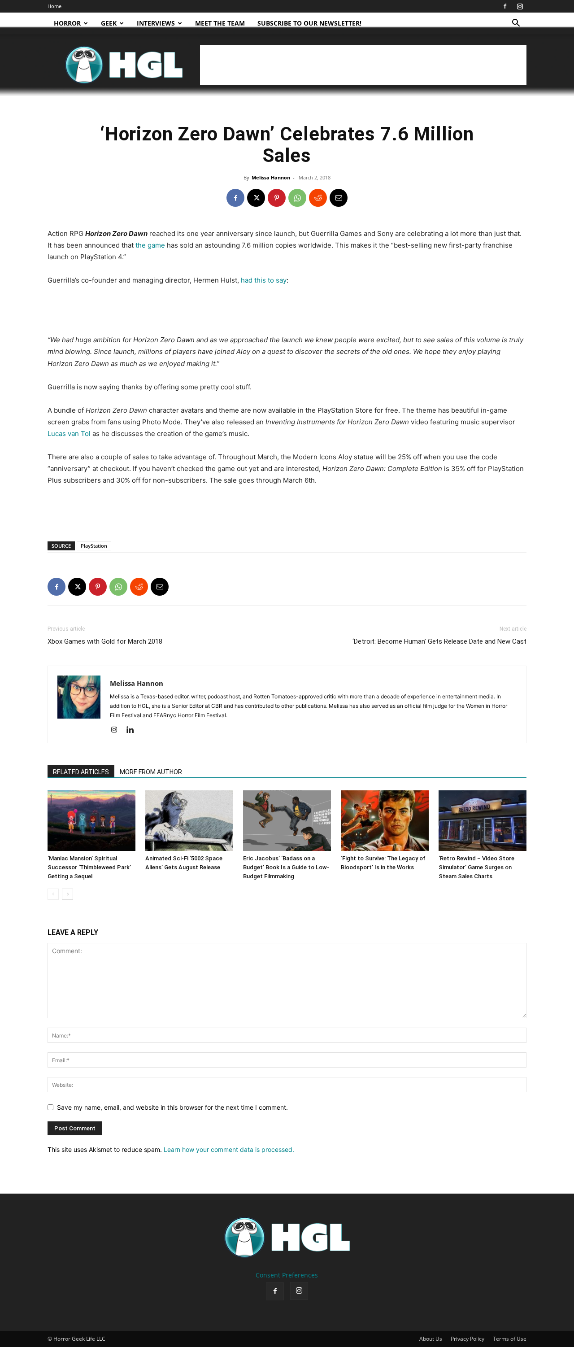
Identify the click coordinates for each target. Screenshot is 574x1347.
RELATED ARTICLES (81, 772)
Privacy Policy (467, 1339)
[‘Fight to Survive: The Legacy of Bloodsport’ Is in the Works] (385, 820)
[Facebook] (505, 6)
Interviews (156, 23)
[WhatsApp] (297, 198)
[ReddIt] (318, 198)
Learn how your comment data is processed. (229, 1149)
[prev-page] (53, 894)
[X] (256, 198)
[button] (515, 24)
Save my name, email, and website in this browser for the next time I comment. (172, 1107)
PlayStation (94, 545)
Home (54, 6)
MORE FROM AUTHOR (151, 772)
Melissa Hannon (271, 177)
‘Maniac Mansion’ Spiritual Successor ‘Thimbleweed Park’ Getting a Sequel (89, 867)
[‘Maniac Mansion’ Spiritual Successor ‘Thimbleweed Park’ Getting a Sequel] (91, 820)
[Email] (339, 198)
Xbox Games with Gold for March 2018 (105, 641)
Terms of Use (509, 1339)
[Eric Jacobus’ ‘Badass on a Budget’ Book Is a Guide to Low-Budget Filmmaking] (287, 820)
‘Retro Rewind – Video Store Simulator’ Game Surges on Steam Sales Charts (476, 867)
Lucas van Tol (69, 433)
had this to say (264, 280)
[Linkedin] (133, 730)
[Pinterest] (277, 198)
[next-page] (67, 894)
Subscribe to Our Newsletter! (309, 23)
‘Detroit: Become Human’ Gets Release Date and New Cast (439, 641)
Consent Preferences (287, 1275)
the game (150, 245)
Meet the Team (220, 23)
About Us (430, 1339)
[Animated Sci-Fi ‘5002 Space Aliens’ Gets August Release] (189, 820)
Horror (67, 23)
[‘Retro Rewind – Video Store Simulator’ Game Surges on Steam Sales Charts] (482, 820)
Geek (109, 23)
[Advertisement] (363, 65)
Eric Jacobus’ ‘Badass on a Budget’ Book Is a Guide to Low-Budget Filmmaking (286, 867)
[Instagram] (519, 6)
